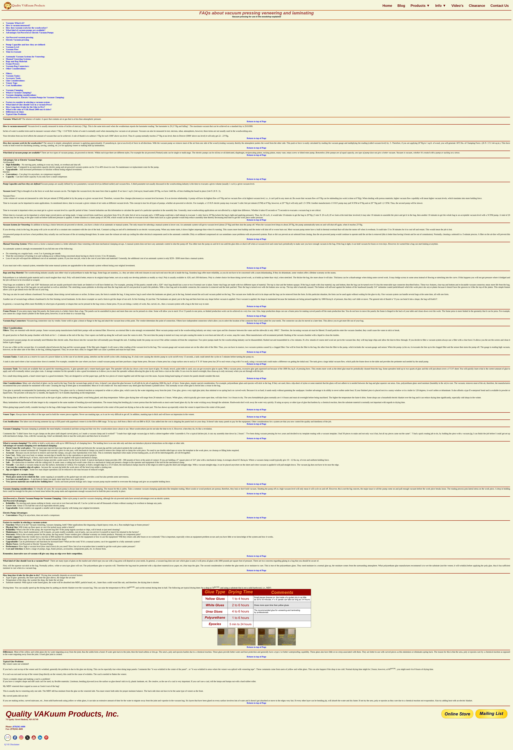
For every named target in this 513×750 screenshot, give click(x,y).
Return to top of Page (256, 121)
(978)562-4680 (19, 726)
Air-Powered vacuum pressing (19, 37)
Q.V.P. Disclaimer (11, 744)
